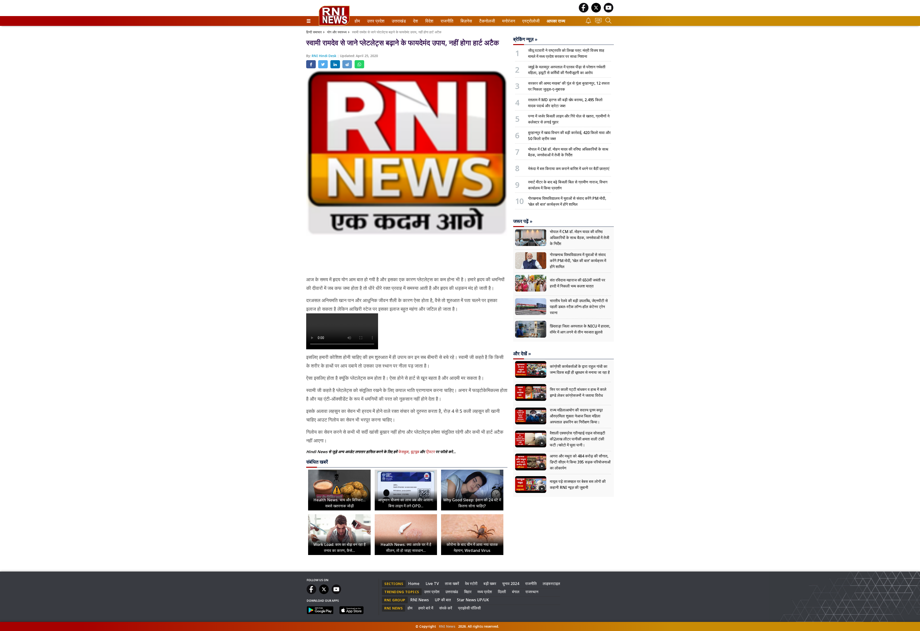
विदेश (428, 21)
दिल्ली (502, 592)
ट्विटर (430, 452)
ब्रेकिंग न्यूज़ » (525, 39)
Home (414, 583)
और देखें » (522, 353)
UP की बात (443, 600)
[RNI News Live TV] (598, 22)
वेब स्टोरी (471, 583)
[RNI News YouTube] (608, 11)
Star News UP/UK (473, 600)
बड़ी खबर (489, 583)
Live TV (432, 583)
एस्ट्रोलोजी (529, 21)
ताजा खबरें (452, 583)
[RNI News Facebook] (583, 11)
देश (415, 21)
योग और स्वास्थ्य (337, 32)
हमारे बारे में (425, 608)
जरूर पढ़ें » (522, 221)
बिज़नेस (465, 21)
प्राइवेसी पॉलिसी (469, 608)
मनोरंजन (508, 21)
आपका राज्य (556, 21)
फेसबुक (403, 452)
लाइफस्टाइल (551, 583)
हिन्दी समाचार (314, 32)
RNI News (419, 600)
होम (357, 21)
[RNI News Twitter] (596, 11)
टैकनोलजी (486, 21)
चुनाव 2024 (510, 583)
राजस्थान (531, 592)
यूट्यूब (415, 452)
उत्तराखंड (398, 21)
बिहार (468, 592)
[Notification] (588, 22)
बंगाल (515, 592)
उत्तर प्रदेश (374, 21)
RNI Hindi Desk (324, 55)
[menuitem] (357, 21)
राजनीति (446, 21)
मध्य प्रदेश (484, 592)
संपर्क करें (445, 608)
